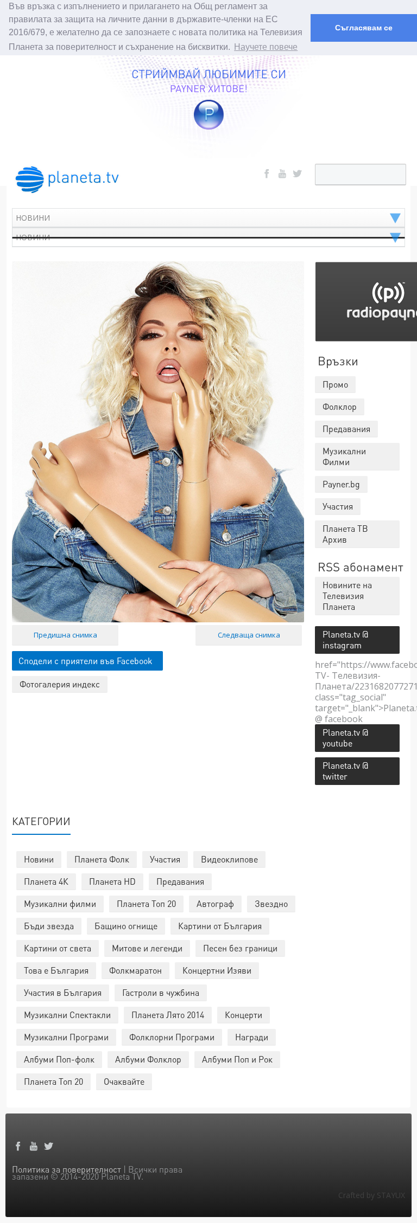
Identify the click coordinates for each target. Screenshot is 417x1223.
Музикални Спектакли (67, 1014)
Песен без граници (240, 948)
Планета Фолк (101, 859)
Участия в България (63, 992)
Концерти (243, 1014)
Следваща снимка (249, 635)
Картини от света (57, 948)
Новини (39, 859)
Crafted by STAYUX (371, 1195)
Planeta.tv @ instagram (345, 639)
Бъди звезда (49, 925)
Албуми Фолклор (148, 1059)
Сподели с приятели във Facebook (85, 660)
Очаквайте (124, 1081)
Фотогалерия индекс (60, 684)
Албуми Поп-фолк (59, 1059)
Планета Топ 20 (146, 903)
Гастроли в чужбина (160, 992)
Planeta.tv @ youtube (345, 737)
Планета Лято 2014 (167, 1014)
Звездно (271, 903)
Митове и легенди (147, 948)
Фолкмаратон (135, 970)
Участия (165, 859)
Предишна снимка (65, 635)
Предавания (180, 881)
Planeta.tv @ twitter (345, 770)
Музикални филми (60, 903)
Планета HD (112, 881)
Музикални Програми (66, 1036)
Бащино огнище (125, 925)
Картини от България (220, 925)
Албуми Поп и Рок (237, 1059)
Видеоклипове (229, 859)
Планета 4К (46, 881)
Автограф (215, 903)
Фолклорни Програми (171, 1036)
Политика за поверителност (66, 1169)
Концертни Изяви (216, 970)
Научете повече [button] (266, 47)
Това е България (56, 970)
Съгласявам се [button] (364, 27)
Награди (251, 1036)
